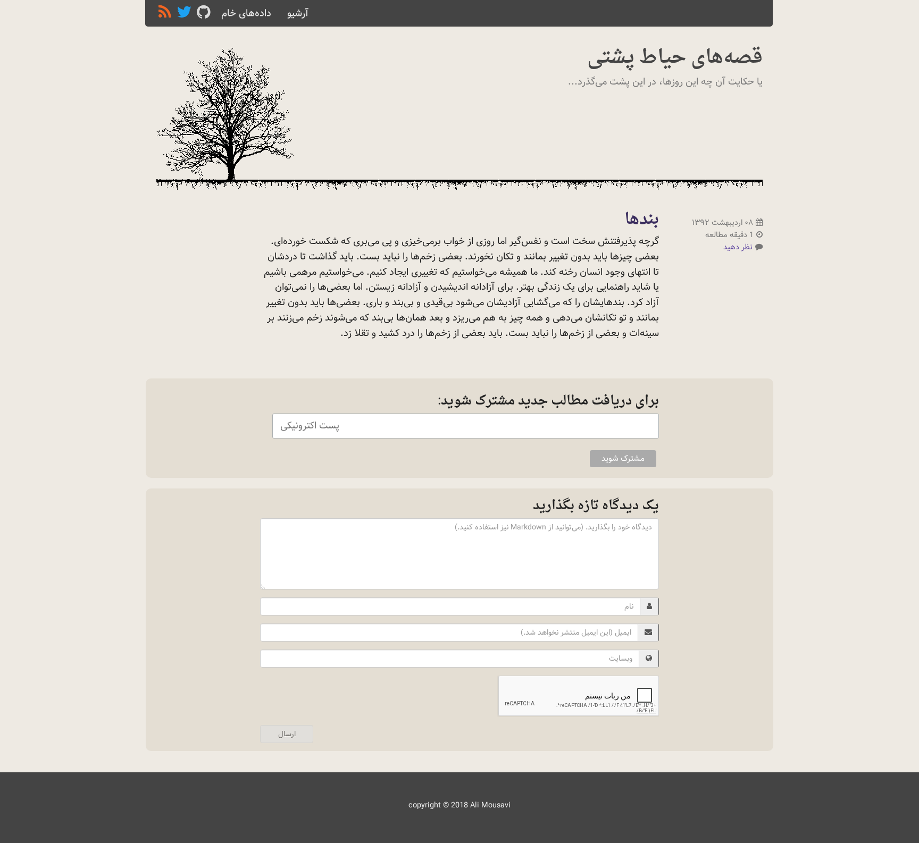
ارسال (287, 734)
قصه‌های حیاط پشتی (675, 58)
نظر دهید (738, 247)
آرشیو (297, 13)
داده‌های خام (246, 13)
